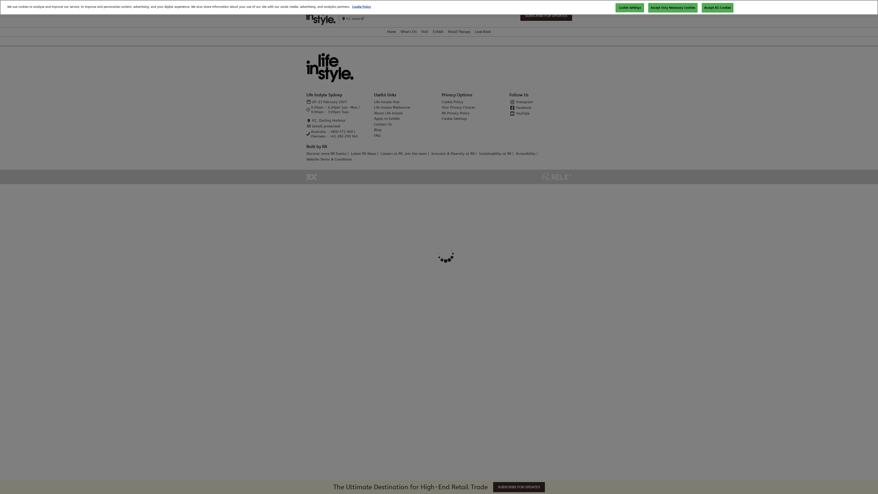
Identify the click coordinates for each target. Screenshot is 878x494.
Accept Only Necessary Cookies (673, 7)
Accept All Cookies (717, 7)
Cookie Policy (361, 6)
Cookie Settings (630, 7)
